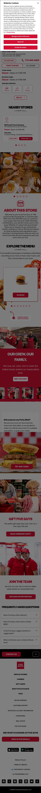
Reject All (20, 42)
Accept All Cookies (20, 47)
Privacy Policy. (10, 32)
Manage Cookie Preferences (20, 36)
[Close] (38, 3)
